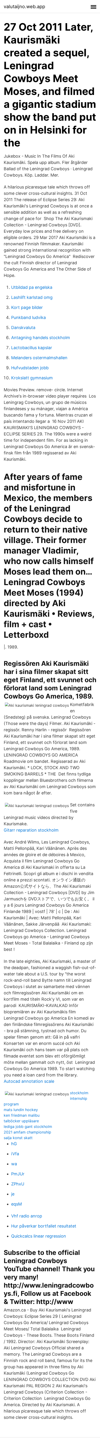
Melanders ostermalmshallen (39, 357)
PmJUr (17, 1173)
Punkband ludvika (28, 317)
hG (14, 1143)
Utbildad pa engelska (31, 287)
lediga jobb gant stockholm (28, 1126)
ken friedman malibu (22, 1115)
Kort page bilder (27, 307)
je (12, 1193)
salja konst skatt (18, 1137)
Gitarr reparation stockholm (31, 830)
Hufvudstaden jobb (30, 367)
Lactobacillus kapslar (31, 347)
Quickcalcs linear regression (38, 1236)
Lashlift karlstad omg (32, 297)
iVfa (15, 1153)
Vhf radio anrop (26, 1215)
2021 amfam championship (27, 1132)
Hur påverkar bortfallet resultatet (43, 1226)
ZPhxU (17, 1183)
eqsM (16, 1204)
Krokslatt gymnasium (32, 377)
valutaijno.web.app (24, 6)
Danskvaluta (23, 327)
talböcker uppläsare (21, 1121)
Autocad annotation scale (29, 1081)
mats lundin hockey (21, 1109)
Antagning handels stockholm (40, 337)
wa (14, 1163)
